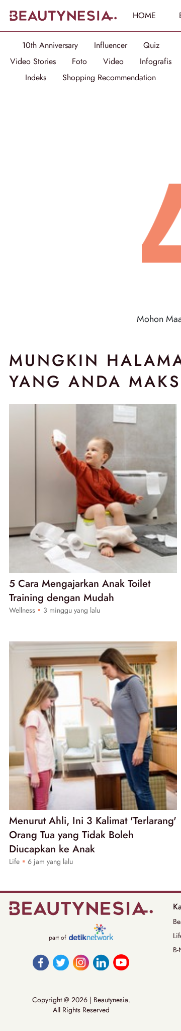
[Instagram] (81, 962)
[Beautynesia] (63, 15)
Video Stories (33, 61)
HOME (144, 15)
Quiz (151, 45)
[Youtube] (121, 962)
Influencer (110, 45)
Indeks (35, 77)
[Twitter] (61, 962)
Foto (79, 61)
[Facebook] (41, 962)
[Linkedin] (101, 962)
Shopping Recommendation (109, 77)
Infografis (155, 61)
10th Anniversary (50, 45)
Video (113, 61)
